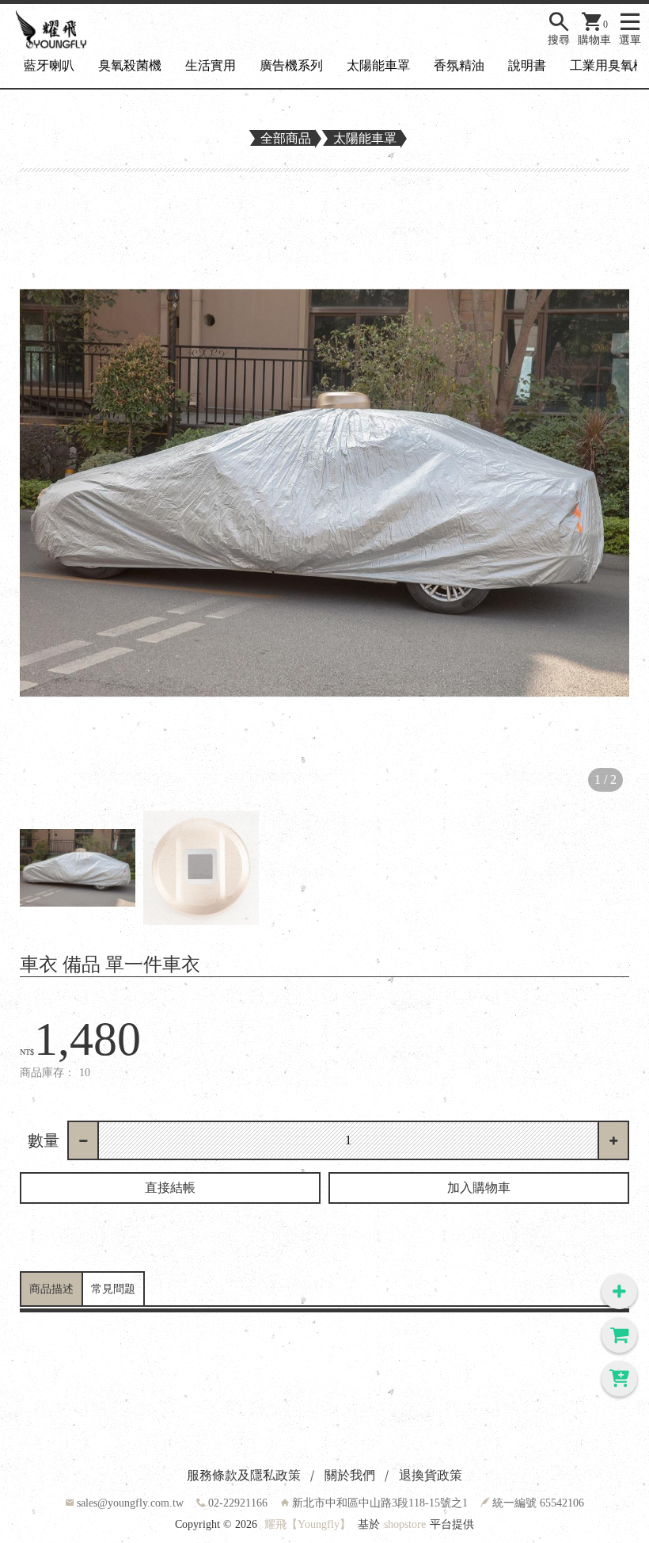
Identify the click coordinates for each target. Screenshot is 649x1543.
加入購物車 (478, 1187)
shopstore (405, 1524)
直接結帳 (170, 1187)
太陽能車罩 (378, 65)
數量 (43, 1140)
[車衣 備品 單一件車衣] (324, 493)
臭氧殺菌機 (129, 65)
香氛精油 (459, 65)
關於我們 (349, 1475)
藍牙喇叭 (49, 65)
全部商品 (285, 138)
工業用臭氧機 (608, 65)
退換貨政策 (430, 1475)
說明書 (527, 65)
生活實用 (210, 65)
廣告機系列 (291, 65)
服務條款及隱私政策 (244, 1475)
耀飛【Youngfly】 (307, 1524)
